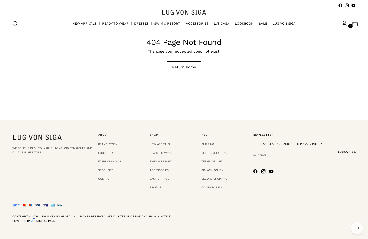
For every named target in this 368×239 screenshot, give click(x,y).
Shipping (207, 144)
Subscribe (347, 152)
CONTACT (104, 178)
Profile (155, 187)
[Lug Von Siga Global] (184, 12)
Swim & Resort (161, 161)
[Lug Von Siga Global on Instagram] (347, 5)
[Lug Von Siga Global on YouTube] (353, 5)
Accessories (159, 170)
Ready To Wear (161, 153)
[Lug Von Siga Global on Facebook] (340, 5)
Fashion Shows (109, 161)
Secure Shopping (214, 178)
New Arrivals (160, 144)
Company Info (211, 187)
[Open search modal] (15, 24)
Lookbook (105, 153)
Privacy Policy (212, 170)
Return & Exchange (216, 153)
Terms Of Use (211, 161)
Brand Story (107, 144)
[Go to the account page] (342, 24)
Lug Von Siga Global (56, 216)
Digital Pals (45, 221)
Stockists (105, 170)
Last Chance (159, 178)
